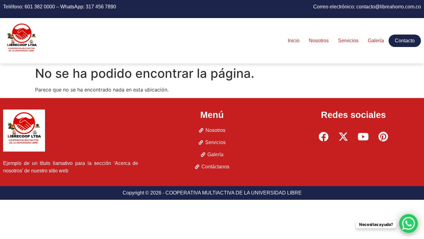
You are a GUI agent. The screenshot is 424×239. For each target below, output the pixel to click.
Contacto (405, 40)
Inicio (294, 40)
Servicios (348, 40)
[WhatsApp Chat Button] (408, 223)
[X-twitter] (343, 137)
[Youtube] (363, 137)
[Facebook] (323, 137)
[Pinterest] (383, 137)
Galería (376, 40)
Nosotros (319, 40)
